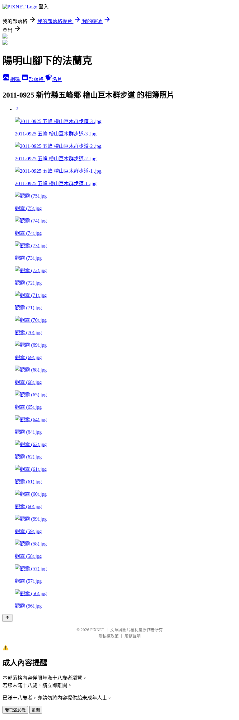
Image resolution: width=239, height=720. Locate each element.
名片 (57, 79)
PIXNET (97, 629)
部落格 (37, 79)
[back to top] (7, 618)
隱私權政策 (108, 636)
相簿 (15, 79)
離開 (36, 710)
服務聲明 (132, 636)
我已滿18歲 (15, 710)
